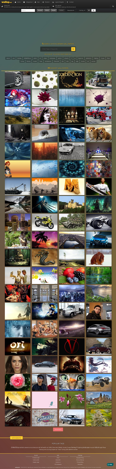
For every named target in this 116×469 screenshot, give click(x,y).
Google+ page (36, 462)
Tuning (22, 61)
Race (108, 58)
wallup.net (17, 467)
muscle (35, 61)
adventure (88, 58)
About (58, 457)
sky (72, 61)
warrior (60, 58)
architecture (48, 61)
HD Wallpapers (58, 464)
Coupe (102, 58)
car (88, 61)
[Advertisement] (58, 28)
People (53, 10)
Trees (40, 61)
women (93, 61)
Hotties (61, 10)
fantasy (19, 58)
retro (67, 61)
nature (8, 58)
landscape (52, 58)
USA (62, 61)
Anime (47, 10)
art (40, 58)
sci (75, 58)
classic (45, 58)
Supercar (80, 58)
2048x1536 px (27, 58)
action (35, 58)
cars (13, 58)
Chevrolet (56, 61)
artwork (66, 58)
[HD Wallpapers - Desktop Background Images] (6, 2)
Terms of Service (80, 460)
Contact (83, 467)
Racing (28, 61)
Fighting (96, 58)
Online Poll (58, 460)
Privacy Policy (80, 462)
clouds (83, 61)
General (40, 10)
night (77, 61)
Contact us (58, 462)
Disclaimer (80, 464)
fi (71, 58)
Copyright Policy (80, 457)
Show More (58, 429)
